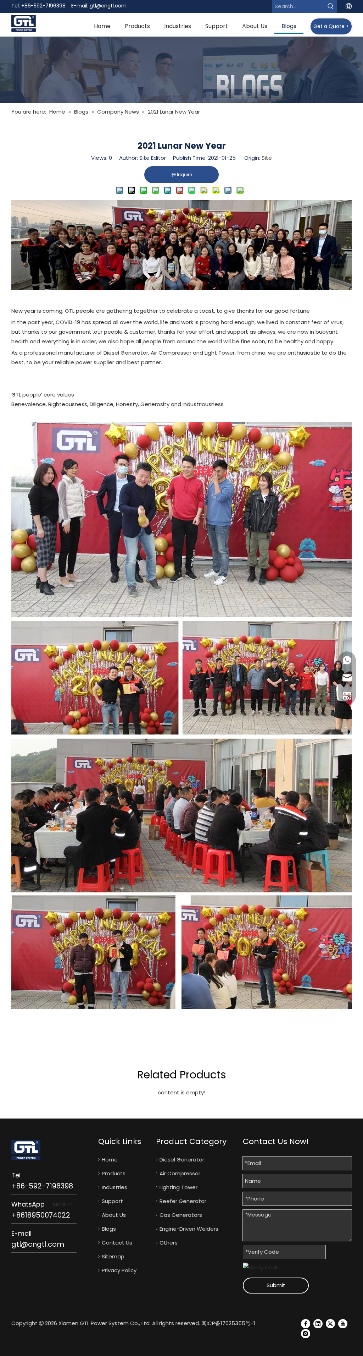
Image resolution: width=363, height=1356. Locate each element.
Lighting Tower (178, 1187)
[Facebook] (305, 1323)
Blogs (109, 1228)
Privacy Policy (119, 1270)
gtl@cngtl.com (108, 5)
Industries (114, 1187)
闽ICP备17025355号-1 (228, 1323)
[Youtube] (342, 1323)
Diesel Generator (182, 1159)
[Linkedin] (318, 1323)
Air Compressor (180, 1173)
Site (267, 158)
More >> (63, 1204)
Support (112, 1201)
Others (169, 1242)
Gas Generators (181, 1215)
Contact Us (117, 1242)
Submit (276, 1285)
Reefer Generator (183, 1201)
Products (113, 1173)
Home (110, 1159)
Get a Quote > (331, 26)
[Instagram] (305, 1333)
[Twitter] (330, 1323)
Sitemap (113, 1256)
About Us (114, 1215)
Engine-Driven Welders (189, 1228)
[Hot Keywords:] (330, 6)
